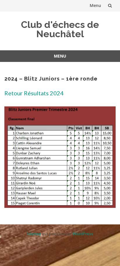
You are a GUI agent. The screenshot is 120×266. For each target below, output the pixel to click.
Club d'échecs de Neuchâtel (60, 29)
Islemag (34, 233)
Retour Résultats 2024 (34, 93)
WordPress (83, 233)
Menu (95, 5)
